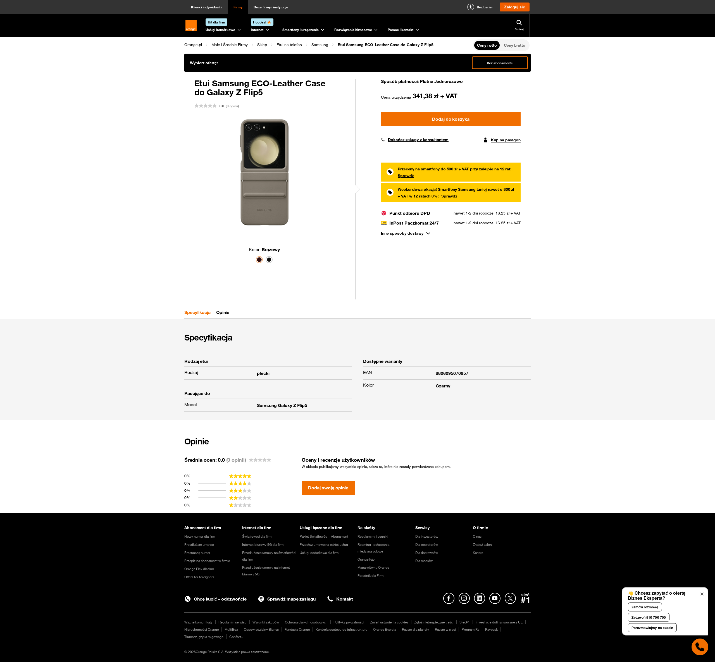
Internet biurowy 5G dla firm (262, 544)
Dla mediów (424, 560)
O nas (477, 536)
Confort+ (236, 636)
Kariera (478, 552)
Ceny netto (487, 45)
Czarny (443, 386)
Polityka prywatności (348, 622)
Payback (491, 629)
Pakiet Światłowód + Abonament (324, 536)
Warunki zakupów (265, 622)
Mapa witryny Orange (373, 567)
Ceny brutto (514, 45)
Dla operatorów (426, 544)
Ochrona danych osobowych (306, 622)
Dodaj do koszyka (450, 119)
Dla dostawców (426, 552)
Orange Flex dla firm (199, 568)
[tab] (197, 312)
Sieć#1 (464, 622)
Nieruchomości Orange (201, 629)
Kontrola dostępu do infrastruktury (341, 629)
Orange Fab (366, 559)
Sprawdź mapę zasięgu (291, 599)
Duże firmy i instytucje (271, 7)
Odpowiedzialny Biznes (261, 629)
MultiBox (231, 629)
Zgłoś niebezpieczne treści (434, 622)
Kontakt (344, 599)
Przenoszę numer (197, 552)
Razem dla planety (415, 629)
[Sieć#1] (525, 598)
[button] (193, 44)
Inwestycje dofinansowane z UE (499, 622)
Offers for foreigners (199, 577)
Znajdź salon (482, 544)
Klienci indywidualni (206, 7)
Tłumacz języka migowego (203, 636)
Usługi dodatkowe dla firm (319, 552)
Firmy (237, 7)
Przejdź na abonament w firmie (207, 560)
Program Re (470, 629)
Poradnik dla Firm (370, 575)
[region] (328, 44)
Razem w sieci (445, 629)
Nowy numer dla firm (199, 536)
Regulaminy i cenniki (373, 536)
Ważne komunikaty (198, 622)
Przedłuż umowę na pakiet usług (324, 544)
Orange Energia (384, 629)
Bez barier (485, 7)
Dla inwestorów (426, 536)
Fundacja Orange (297, 629)
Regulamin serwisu (232, 622)
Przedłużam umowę (199, 544)
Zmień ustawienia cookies (389, 622)
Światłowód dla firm (256, 536)
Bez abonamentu (500, 63)
